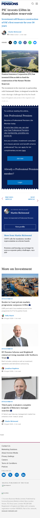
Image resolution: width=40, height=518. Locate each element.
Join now (20, 158)
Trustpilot (2, 434)
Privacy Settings (8, 456)
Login (20, 182)
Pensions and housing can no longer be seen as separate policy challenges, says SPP (19, 250)
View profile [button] (20, 227)
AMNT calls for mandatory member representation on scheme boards (17, 240)
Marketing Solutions (9, 449)
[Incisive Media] (5, 493)
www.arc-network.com (9, 511)
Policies (5, 466)
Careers (5, 459)
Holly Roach (9, 316)
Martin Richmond (14, 32)
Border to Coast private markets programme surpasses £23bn (16, 303)
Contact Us (6, 446)
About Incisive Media (10, 453)
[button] (32, 3)
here (24, 150)
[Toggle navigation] (36, 3)
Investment (7, 299)
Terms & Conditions (9, 463)
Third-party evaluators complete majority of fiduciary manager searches (16, 408)
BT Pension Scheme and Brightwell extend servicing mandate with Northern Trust (20, 355)
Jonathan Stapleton (12, 368)
